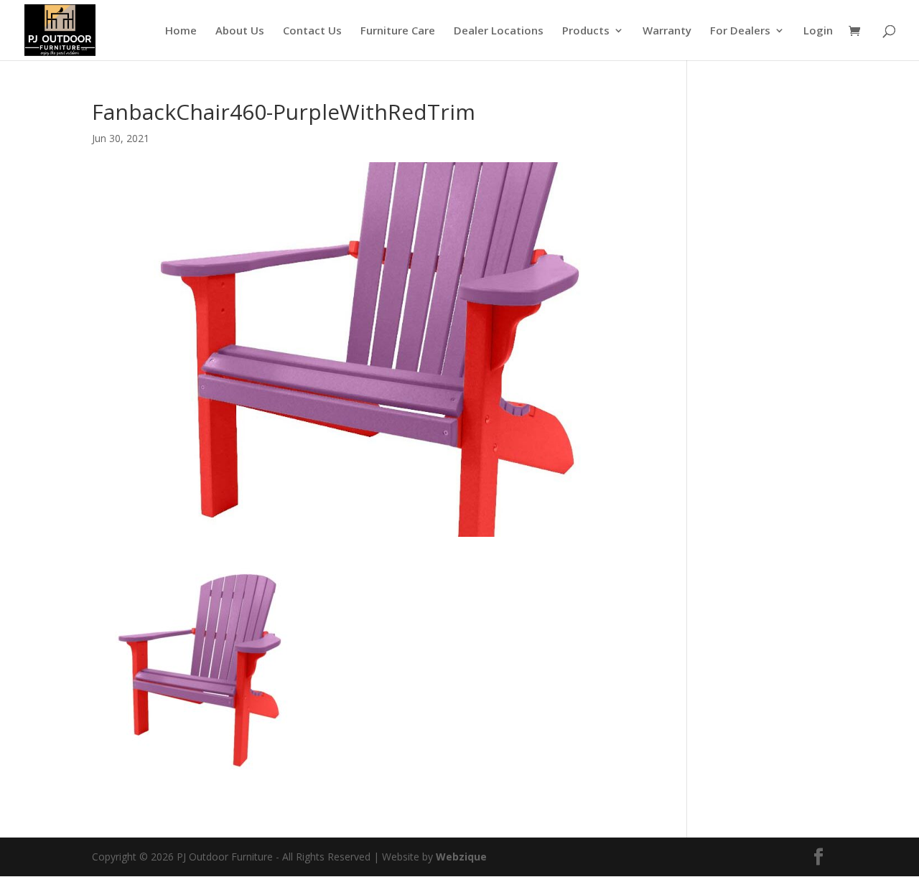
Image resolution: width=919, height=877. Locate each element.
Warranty (667, 31)
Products (586, 31)
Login (818, 31)
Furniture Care (397, 31)
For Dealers (740, 31)
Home (181, 31)
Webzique (461, 856)
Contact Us (312, 31)
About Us (239, 31)
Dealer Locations (499, 31)
